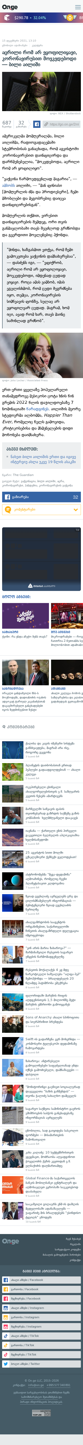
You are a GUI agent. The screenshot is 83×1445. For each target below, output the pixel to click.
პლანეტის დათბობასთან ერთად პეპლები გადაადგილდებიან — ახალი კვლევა (41, 772)
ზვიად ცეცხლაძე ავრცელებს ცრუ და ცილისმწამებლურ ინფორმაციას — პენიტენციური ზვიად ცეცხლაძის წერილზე (41, 905)
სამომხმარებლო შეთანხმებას (39, 1397)
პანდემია (31, 485)
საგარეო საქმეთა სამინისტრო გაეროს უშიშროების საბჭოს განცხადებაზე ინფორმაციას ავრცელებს (41, 1115)
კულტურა (37, 45)
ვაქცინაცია (28, 481)
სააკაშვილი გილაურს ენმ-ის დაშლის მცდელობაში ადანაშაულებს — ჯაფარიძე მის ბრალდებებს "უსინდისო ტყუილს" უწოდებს (41, 1213)
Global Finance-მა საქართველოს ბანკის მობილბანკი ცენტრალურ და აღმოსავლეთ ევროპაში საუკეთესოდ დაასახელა (41, 1187)
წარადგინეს (37, 408)
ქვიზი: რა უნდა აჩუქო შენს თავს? (24, 621)
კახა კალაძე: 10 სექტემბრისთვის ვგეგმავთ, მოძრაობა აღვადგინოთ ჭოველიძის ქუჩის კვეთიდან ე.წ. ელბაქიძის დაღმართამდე (41, 1161)
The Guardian (23, 475)
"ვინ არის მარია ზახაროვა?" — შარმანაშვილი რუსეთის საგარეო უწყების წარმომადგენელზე (41, 955)
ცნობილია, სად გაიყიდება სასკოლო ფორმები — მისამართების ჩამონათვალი (41, 1137)
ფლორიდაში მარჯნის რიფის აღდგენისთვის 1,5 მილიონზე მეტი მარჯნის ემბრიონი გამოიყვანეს (41, 1002)
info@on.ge (36, 1385)
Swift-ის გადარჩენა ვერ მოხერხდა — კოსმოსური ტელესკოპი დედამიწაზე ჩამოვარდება (41, 1046)
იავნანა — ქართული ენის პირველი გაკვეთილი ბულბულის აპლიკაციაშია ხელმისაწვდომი (41, 837)
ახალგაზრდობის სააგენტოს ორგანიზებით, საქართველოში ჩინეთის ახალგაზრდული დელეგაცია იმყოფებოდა (41, 931)
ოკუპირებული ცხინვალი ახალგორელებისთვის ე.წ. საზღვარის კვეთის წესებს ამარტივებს (41, 794)
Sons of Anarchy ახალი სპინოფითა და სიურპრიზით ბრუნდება (41, 1024)
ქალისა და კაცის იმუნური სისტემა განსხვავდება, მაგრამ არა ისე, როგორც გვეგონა (41, 750)
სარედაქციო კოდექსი (68, 1249)
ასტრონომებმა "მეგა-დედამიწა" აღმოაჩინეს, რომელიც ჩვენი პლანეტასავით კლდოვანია (41, 881)
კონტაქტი (75, 1260)
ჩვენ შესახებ (73, 1238)
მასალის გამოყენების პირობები (62, 1254)
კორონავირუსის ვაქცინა (56, 485)
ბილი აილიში (46, 481)
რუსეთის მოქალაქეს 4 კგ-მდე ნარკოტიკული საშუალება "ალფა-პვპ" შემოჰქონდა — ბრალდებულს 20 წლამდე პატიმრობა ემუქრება (41, 978)
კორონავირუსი (12, 485)
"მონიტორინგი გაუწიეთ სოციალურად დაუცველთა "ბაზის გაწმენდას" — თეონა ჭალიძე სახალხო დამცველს (41, 1093)
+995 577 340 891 (58, 1385)
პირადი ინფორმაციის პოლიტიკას (41, 1401)
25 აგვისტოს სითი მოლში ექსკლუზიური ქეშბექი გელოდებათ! (41, 859)
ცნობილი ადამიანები (14, 45)
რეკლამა (75, 1244)
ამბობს (9, 185)
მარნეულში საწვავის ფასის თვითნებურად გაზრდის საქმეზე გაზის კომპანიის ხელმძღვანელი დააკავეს (41, 816)
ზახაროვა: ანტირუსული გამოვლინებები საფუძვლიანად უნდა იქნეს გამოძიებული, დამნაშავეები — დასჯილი (41, 1070)
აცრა (60, 481)
